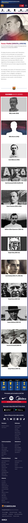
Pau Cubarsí (17, 427)
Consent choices (16, 516)
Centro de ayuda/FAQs (18, 514)
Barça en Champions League (5, 501)
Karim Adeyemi (18, 450)
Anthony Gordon (18, 449)
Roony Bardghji (18, 447)
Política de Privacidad (13, 512)
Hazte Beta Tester (5, 472)
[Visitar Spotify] (11, 398)
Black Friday (4, 473)
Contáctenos (10, 514)
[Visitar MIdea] (21, 398)
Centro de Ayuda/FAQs (4, 470)
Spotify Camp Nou (18, 460)
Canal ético (17, 462)
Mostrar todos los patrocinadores (14, 401)
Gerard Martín (17, 432)
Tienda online (4, 467)
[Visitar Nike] (4, 398)
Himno (16, 465)
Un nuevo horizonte (4, 481)
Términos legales (5, 512)
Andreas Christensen (17, 430)
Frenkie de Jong (5, 450)
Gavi (2, 444)
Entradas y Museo (5, 464)
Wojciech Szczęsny (5, 425)
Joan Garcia (4, 427)
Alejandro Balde (18, 425)
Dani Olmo (4, 452)
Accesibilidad (4, 514)
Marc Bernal (4, 454)
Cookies (20, 512)
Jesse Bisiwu (17, 452)
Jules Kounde (17, 434)
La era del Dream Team (5, 489)
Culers (21, 5)
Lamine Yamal (17, 444)
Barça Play (4, 462)
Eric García (17, 435)
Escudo (16, 464)
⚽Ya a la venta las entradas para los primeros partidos (10, 2)
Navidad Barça (4, 475)
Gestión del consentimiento (7, 516)
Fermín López (4, 447)
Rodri (3, 455)
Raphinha (17, 445)
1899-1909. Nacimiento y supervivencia (4, 497)
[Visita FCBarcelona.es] (2, 6)
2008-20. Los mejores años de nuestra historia (5, 486)
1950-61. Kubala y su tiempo (5, 493)
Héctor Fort (17, 437)
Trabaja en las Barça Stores (19, 468)
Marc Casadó (4, 449)
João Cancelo (17, 438)
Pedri (3, 445)
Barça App (4, 465)
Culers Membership (5, 460)
